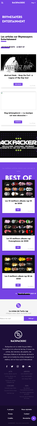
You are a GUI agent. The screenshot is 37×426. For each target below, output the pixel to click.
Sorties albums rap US (10, 374)
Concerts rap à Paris (10, 388)
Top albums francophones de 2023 (26, 389)
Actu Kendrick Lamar (26, 374)
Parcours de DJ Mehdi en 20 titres (27, 397)
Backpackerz (18, 2)
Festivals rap (10, 393)
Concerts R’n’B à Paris (10, 390)
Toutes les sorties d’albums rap (10, 381)
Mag (32, 3)
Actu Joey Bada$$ (27, 376)
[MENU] (2, 3)
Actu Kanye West (26, 379)
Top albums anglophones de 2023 (27, 393)
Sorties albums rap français (10, 377)
